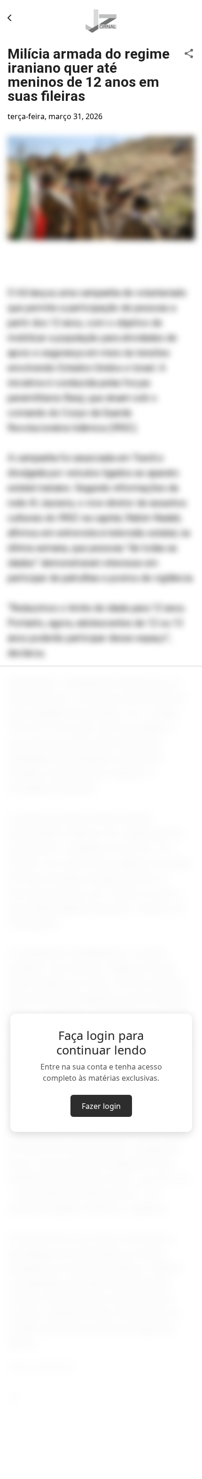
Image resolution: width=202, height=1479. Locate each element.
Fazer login (101, 1106)
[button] (188, 53)
